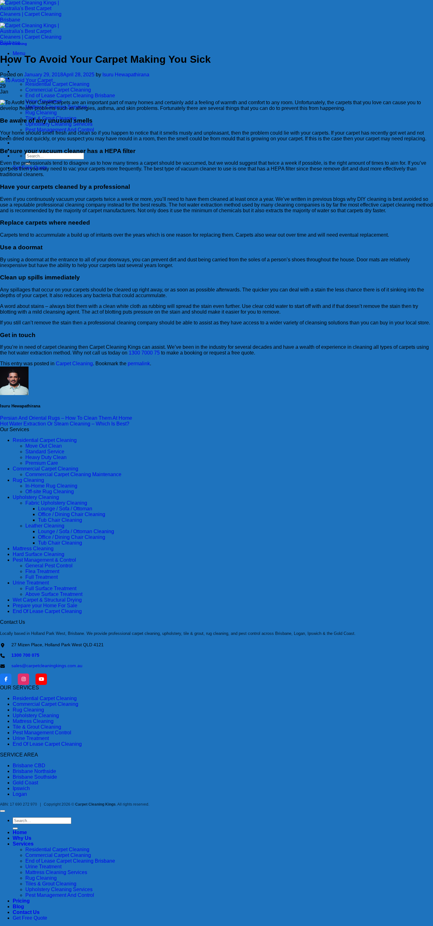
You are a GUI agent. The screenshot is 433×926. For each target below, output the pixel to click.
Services (23, 843)
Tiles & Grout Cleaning (50, 883)
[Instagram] (23, 679)
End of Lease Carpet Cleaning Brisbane (70, 95)
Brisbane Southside (35, 777)
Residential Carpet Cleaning (57, 84)
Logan (20, 794)
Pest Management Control (42, 732)
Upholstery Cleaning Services (59, 889)
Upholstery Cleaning (36, 715)
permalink (139, 363)
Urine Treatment (31, 738)
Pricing (21, 901)
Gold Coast (25, 782)
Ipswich (21, 788)
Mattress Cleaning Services (56, 872)
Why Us (22, 71)
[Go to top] (2, 811)
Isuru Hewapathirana (125, 74)
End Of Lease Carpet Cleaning (47, 744)
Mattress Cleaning (33, 721)
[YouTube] (41, 679)
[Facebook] (5, 679)
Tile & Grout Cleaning (37, 727)
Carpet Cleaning (13, 44)
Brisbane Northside (34, 771)
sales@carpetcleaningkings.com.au (46, 665)
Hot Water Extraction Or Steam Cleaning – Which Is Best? (64, 423)
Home (20, 832)
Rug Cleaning (41, 112)
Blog (18, 142)
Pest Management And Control (59, 129)
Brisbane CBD (29, 765)
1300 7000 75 (144, 352)
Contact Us (26, 912)
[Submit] (15, 828)
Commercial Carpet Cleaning (58, 90)
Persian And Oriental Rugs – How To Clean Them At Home (66, 418)
